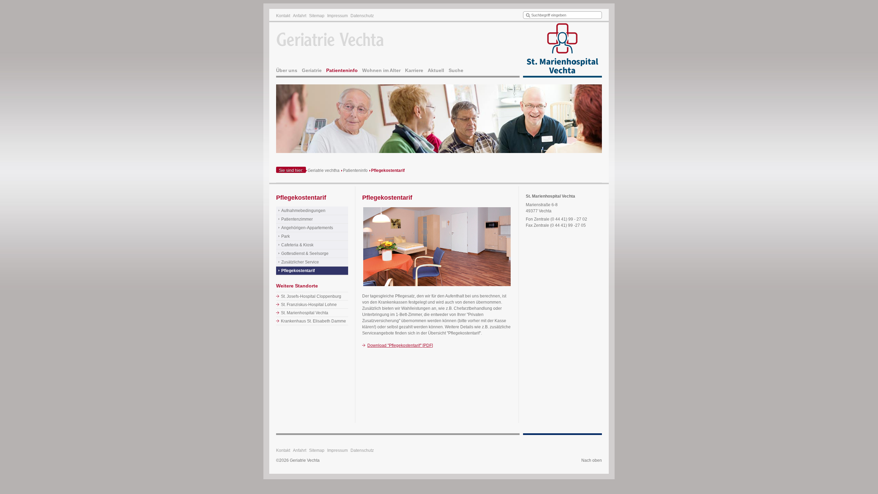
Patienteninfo (342, 70)
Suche (456, 70)
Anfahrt (299, 15)
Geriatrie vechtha (324, 170)
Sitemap (316, 15)
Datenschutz (362, 15)
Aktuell (436, 70)
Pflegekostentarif (388, 170)
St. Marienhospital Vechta (304, 312)
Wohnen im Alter (381, 70)
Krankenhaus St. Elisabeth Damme (313, 321)
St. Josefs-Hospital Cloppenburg (311, 296)
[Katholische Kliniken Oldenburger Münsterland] (562, 50)
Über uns (286, 70)
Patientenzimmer (297, 219)
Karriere (414, 70)
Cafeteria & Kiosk (297, 245)
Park (285, 236)
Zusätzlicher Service (300, 262)
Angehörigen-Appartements (307, 227)
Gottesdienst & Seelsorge (305, 253)
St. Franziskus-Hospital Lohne (309, 304)
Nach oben (591, 460)
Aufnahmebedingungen (303, 210)
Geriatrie (312, 70)
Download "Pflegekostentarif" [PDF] (400, 345)
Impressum (337, 15)
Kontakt (283, 15)
